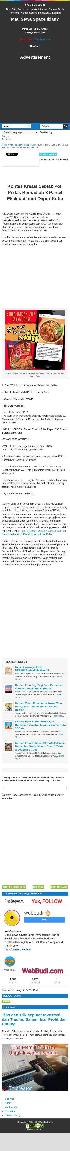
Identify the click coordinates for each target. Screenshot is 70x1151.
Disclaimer (10, 1111)
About (8, 1103)
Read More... (58, 716)
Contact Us (11, 1107)
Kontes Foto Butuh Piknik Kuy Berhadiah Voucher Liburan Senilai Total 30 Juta (40, 725)
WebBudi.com (35, 4)
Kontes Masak (47, 154)
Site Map (10, 1098)
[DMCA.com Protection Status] (35, 1127)
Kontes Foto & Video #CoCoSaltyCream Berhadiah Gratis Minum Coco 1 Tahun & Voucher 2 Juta (40, 746)
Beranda (38, 887)
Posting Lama (59, 887)
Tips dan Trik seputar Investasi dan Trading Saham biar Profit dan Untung (34, 1019)
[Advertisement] (35, 91)
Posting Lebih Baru (14, 887)
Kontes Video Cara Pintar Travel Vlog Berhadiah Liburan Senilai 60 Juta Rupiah (38, 706)
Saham (6, 1001)
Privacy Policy (13, 1115)
